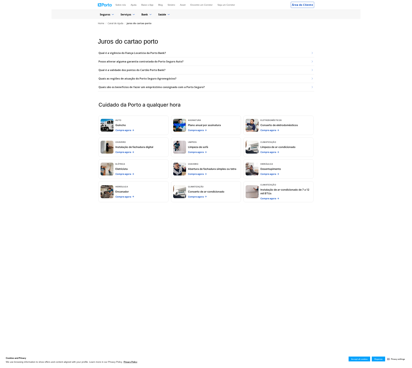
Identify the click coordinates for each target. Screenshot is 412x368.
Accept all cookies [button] (359, 359)
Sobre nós (120, 5)
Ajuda (133, 5)
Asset (183, 5)
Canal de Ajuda (115, 23)
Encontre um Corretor (201, 5)
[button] (396, 359)
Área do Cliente (302, 5)
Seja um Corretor (226, 5)
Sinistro (171, 5)
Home (101, 23)
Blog (160, 5)
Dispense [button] (378, 359)
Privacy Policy (130, 362)
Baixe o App (147, 5)
